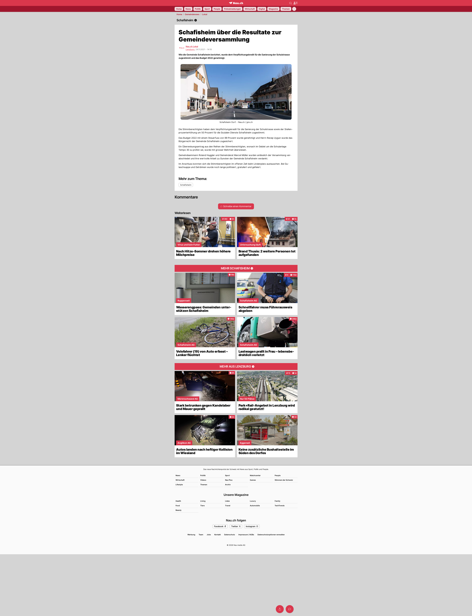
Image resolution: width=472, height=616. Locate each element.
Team (201, 535)
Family (277, 501)
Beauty (178, 510)
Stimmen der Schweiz (284, 480)
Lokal (204, 14)
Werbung (191, 535)
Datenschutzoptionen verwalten (271, 535)
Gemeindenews (192, 14)
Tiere (202, 505)
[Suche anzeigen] (290, 2)
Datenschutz (229, 535)
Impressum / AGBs (246, 535)
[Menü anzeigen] (295, 3)
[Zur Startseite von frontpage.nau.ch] (236, 3)
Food (178, 505)
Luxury (253, 501)
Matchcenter (255, 475)
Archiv (228, 484)
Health (178, 501)
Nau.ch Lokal (192, 46)
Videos (203, 480)
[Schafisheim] (236, 20)
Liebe (227, 501)
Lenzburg (190, 49)
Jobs (209, 535)
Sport (227, 475)
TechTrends (280, 505)
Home (179, 14)
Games (253, 480)
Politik (203, 475)
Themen (203, 484)
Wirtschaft (180, 480)
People (277, 475)
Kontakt (217, 535)
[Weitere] (294, 9)
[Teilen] (280, 609)
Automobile (255, 505)
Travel (227, 505)
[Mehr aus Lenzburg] (236, 366)
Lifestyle (179, 484)
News (178, 475)
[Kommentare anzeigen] (290, 609)
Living (202, 501)
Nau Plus (228, 480)
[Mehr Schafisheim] (236, 268)
